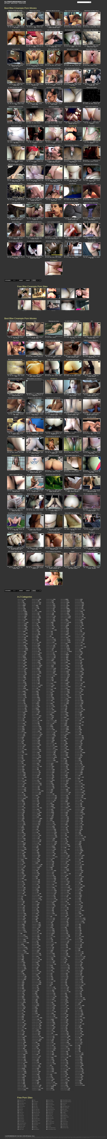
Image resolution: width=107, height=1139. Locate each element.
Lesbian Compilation (50, 996)
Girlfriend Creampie (50, 640)
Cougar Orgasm (35, 815)
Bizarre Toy (20, 982)
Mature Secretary (64, 674)
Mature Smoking (64, 682)
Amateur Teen (20, 688)
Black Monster (20, 1007)
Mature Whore (63, 703)
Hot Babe (48, 792)
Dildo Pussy (34, 904)
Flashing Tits (34, 1059)
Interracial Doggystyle (50, 836)
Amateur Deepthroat (22, 633)
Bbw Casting (20, 846)
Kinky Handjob (49, 930)
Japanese (22, 26)
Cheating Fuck (35, 731)
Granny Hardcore (49, 669)
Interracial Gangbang (50, 841)
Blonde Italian (20, 1063)
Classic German (35, 771)
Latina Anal (48, 950)
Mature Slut (63, 680)
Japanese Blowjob (50, 878)
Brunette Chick (35, 654)
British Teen (34, 640)
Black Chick (20, 993)
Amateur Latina (21, 651)
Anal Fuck (20, 731)
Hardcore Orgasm (49, 735)
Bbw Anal (19, 841)
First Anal (34, 1042)
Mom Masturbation (64, 778)
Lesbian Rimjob (49, 1036)
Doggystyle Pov (35, 927)
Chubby (52, 181)
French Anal (34, 1068)
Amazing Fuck (20, 699)
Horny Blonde (49, 766)
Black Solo (20, 1019)
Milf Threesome (64, 757)
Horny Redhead (49, 787)
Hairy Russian (49, 717)
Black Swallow (20, 1025)
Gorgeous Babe (49, 653)
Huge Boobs (48, 804)
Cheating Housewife (36, 734)
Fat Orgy (33, 1010)
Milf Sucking (63, 752)
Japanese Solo (49, 912)
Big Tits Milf (20, 970)
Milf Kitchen (63, 731)
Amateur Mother (21, 659)
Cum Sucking (34, 859)
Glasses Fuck (49, 649)
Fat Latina (34, 1002)
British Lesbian (35, 633)
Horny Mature (49, 780)
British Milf (34, 636)
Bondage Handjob (35, 602)
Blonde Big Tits (21, 1042)
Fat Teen (33, 1013)
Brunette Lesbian (35, 666)
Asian (52, 122)
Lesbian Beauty (49, 991)
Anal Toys (19, 751)
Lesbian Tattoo (49, 1053)
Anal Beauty (20, 718)
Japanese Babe (49, 875)
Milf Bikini (62, 711)
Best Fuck (19, 904)
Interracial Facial (49, 838)
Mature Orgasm (64, 660)
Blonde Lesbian (21, 1065)
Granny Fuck (48, 666)
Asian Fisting (20, 784)
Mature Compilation (64, 616)
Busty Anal (34, 691)
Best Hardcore (20, 905)
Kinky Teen (48, 935)
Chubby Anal (34, 746)
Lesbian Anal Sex (49, 987)
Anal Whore (20, 752)
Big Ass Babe (20, 912)
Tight (93, 181)
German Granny (49, 617)
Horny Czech (48, 774)
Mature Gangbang (64, 636)
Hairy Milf (48, 714)
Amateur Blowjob (21, 613)
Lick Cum (48, 1065)
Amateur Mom (20, 657)
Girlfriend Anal (49, 637)
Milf (14, 27)
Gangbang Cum (35, 1089)
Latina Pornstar (49, 971)
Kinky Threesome (49, 936)
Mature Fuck (63, 634)
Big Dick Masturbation (22, 953)
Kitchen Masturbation (50, 942)
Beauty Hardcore (21, 895)
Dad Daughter (35, 895)
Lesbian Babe (49, 990)
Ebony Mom (34, 964)
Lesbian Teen (49, 1054)
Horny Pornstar (49, 786)
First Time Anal (35, 1051)
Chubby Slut (34, 763)
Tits (15, 199)
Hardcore (56, 26)
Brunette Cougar (35, 656)
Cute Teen (34, 878)
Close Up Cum (35, 786)
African (92, 395)
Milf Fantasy (63, 722)
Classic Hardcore (35, 772)
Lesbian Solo (49, 1042)
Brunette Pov (34, 674)
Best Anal (19, 896)
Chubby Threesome (36, 766)
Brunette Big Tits (35, 649)
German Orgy (49, 623)
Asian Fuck (20, 786)
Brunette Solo (34, 679)
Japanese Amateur (50, 870)
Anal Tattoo (20, 748)
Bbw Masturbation (21, 858)
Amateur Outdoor (21, 665)
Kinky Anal (48, 927)
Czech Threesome (35, 893)
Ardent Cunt (39, 298)
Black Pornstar (20, 1011)
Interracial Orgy (49, 850)
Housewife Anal (49, 794)
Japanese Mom (49, 904)
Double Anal (34, 928)
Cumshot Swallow (35, 866)
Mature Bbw (63, 599)
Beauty (19, 510)
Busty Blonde (34, 697)
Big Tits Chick (20, 964)
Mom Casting (63, 766)
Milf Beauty (63, 709)
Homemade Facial (50, 751)
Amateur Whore (21, 692)
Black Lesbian (20, 1000)
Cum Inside (34, 850)
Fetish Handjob (35, 1031)
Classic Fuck (34, 769)
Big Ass (20, 219)
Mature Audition (49, 1089)
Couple (95, 46)
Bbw (10, 26)
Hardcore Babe (49, 729)
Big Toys (19, 971)
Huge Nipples (49, 815)
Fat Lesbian (34, 1004)
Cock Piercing (34, 797)
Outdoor (96, 452)
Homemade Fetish (50, 752)
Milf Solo (62, 745)
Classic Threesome (36, 778)
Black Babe (20, 987)
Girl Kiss (48, 636)
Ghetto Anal (48, 631)
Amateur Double (21, 637)
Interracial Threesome (50, 856)
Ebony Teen (34, 970)
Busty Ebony (34, 702)
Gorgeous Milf (49, 659)
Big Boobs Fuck (21, 932)
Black (95, 26)
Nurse (55, 200)
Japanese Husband (50, 893)
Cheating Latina (35, 737)
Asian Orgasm (20, 804)
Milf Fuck (62, 725)
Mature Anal (48, 1086)
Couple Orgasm (35, 824)
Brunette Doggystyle (36, 659)
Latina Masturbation (50, 964)
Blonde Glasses (21, 1059)
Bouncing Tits (34, 608)
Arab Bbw (19, 757)
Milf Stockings (63, 749)
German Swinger (49, 626)
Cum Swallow (34, 861)
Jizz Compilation (49, 919)
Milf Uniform (63, 760)
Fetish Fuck (34, 1030)
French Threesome (35, 1085)
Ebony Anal (34, 941)
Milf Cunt (62, 717)
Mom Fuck (63, 775)
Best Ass (19, 898)
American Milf (20, 712)
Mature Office (63, 659)
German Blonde (49, 603)
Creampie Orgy (35, 836)
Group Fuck (48, 686)
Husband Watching (50, 824)
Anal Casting (20, 720)
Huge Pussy (48, 817)
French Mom (34, 1082)
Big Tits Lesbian (21, 968)
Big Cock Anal (20, 935)
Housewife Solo (49, 801)
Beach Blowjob (21, 887)
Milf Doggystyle (64, 718)
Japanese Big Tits (49, 876)
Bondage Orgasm (35, 603)
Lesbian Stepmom (50, 1046)
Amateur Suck (20, 682)
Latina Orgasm (49, 968)
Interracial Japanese (50, 843)
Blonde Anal (20, 1037)
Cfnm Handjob (35, 723)
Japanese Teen (49, 913)
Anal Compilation (21, 722)
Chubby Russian (35, 761)
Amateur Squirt (21, 677)
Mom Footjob (63, 774)
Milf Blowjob (63, 712)
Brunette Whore (35, 686)
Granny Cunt (48, 665)
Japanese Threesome (50, 915)
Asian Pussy (20, 810)
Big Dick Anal (20, 945)
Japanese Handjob (50, 889)
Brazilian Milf (34, 619)
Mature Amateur (49, 1085)
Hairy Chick (48, 700)
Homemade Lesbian (50, 755)
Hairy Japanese (49, 706)
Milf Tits (62, 758)
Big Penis (19, 959)
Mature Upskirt (63, 702)
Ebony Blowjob (35, 945)
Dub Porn (53, 310)
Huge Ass (48, 803)
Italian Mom (48, 869)
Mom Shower (63, 783)
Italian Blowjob (49, 861)
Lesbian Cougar (49, 997)
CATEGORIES (8, 280)
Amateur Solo (20, 676)
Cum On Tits (34, 858)
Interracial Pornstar (50, 853)
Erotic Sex (34, 974)
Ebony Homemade (35, 955)
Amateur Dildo (20, 634)
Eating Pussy (34, 936)
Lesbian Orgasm (49, 1023)
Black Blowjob (20, 990)
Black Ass (19, 985)
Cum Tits (33, 863)
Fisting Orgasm (35, 1057)
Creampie (18, 26)
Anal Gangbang (21, 732)
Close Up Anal (35, 781)
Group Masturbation (50, 688)
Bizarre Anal (20, 973)
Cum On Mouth (35, 855)
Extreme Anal (34, 976)
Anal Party (20, 738)
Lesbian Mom (49, 1020)
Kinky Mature (48, 933)
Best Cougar (20, 902)
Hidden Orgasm (49, 745)
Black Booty (20, 991)
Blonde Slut (20, 1077)
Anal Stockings (21, 745)
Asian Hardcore (21, 790)
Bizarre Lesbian (21, 977)
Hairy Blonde (48, 697)
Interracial (92, 26)
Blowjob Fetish (20, 1089)
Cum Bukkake (34, 843)
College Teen (34, 806)
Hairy (32, 26)
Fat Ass (33, 993)
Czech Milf (34, 889)
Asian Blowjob (20, 774)
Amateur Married (21, 654)
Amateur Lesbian (21, 653)
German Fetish (49, 613)
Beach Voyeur (20, 889)
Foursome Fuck (35, 1065)
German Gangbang (50, 616)
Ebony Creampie (35, 948)
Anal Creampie (21, 725)
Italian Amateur (49, 858)
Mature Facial (63, 625)
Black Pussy (20, 1014)
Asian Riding (20, 812)
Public (95, 375)
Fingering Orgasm (35, 1039)
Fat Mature (34, 1005)
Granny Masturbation (50, 674)
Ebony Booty (34, 947)
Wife (79, 65)
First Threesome (35, 1050)
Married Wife (48, 1077)
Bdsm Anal (20, 881)
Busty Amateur (35, 689)
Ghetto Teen (48, 634)
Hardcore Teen (49, 740)
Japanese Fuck (49, 887)
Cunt (76, 26)
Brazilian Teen (35, 620)
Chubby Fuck (34, 752)
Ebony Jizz (34, 956)
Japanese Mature (49, 901)
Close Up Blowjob (35, 783)
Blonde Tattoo (20, 1082)
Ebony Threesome (35, 971)
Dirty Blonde (34, 910)
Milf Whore (63, 761)
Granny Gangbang (50, 668)
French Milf (34, 1080)
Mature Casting (64, 613)
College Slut (34, 804)
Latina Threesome (50, 981)
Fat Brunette (34, 997)
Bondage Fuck (35, 600)
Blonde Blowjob (21, 1045)
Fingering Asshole (35, 1036)
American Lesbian (21, 709)
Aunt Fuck (20, 830)
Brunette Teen (34, 683)
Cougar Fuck (34, 813)
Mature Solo (63, 683)
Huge (37, 491)
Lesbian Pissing (49, 1028)
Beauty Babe (20, 890)
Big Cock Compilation (22, 938)
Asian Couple (20, 775)
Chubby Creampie (35, 751)
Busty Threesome (35, 715)
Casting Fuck (34, 718)
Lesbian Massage (49, 1016)
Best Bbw (19, 899)
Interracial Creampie (50, 832)
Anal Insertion (20, 734)
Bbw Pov (19, 869)
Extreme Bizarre (35, 977)
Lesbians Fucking (49, 1063)
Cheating (59, 567)
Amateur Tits (20, 691)
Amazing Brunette (21, 697)
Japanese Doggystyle (50, 886)
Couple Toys (34, 827)
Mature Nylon (63, 657)
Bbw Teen (20, 878)
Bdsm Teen (20, 886)
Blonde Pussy (20, 1076)
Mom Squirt (63, 786)
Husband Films (49, 821)
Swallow (34, 395)
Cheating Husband (35, 735)
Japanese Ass (49, 873)
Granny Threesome (50, 682)
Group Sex (48, 689)
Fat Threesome (35, 1014)
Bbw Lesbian (20, 855)
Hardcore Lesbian (49, 732)
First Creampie (35, 1045)
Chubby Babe (34, 748)
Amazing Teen (20, 702)
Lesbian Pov (48, 1033)
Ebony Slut (34, 968)
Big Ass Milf (20, 924)
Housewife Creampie (50, 795)
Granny (95, 65)
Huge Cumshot (49, 807)
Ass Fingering (20, 824)
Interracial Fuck (49, 840)
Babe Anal (20, 832)
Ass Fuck (19, 827)
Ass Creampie (20, 823)
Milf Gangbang (63, 726)
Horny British (48, 768)
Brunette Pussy (35, 676)
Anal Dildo (20, 726)
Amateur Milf (20, 656)
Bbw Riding (20, 870)
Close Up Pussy (35, 794)
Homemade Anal (49, 748)
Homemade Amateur (50, 746)
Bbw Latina (20, 853)
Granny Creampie (49, 663)
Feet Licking (34, 1016)
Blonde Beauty (20, 1040)
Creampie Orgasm (35, 835)
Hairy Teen (48, 718)
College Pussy (35, 803)
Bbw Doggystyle (21, 849)
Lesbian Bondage (49, 993)
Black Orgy (20, 1010)
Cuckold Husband (35, 841)
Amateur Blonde (21, 611)
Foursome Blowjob (35, 1063)
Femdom (56, 414)
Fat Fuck (33, 1000)
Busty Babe (34, 694)
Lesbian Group (49, 1010)
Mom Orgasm (63, 780)
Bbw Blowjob (20, 843)
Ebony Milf (34, 962)
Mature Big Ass (64, 602)
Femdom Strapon (35, 1027)
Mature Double (64, 623)
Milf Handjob (63, 728)
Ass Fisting (20, 826)
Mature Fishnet (64, 630)
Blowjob (73, 84)
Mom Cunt (63, 771)
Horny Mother (49, 784)
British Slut (34, 639)
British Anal (34, 623)
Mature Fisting (63, 631)
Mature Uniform (64, 700)
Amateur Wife (20, 694)
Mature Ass (48, 1088)
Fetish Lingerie (35, 1033)
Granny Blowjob (49, 662)
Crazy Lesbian (35, 830)
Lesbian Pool (49, 1030)
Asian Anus (20, 768)
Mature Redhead (64, 669)
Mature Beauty (63, 600)
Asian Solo (20, 815)
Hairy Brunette (49, 699)
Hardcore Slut (49, 738)
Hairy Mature (48, 712)
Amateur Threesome (22, 689)
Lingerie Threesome (50, 1073)
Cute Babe (34, 870)
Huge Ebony (48, 810)
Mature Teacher (64, 695)
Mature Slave (63, 679)
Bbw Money (20, 861)
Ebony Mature (34, 961)
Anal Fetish (20, 728)
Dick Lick (34, 901)
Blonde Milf (20, 1068)
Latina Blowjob (49, 953)
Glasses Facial (49, 648)
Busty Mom (34, 709)
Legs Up (48, 985)
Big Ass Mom (20, 925)
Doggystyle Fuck (35, 925)
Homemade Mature (50, 757)
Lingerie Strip (49, 1071)
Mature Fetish (63, 628)
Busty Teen (34, 714)
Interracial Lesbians (50, 844)
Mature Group (63, 637)
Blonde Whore (20, 1086)
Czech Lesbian (35, 886)
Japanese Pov (49, 909)
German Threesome (50, 630)
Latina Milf (48, 965)
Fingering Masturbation (36, 1037)
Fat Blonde (34, 996)
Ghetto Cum (48, 633)
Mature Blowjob (64, 610)
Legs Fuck (48, 984)
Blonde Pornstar (21, 1073)
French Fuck (34, 1074)
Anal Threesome (21, 749)
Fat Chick (34, 999)
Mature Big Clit (63, 603)
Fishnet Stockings (35, 1056)
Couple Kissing (35, 823)
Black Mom (20, 1005)
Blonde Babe (20, 1039)
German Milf (48, 622)
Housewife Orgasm (50, 800)
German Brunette (49, 607)
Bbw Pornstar (20, 867)
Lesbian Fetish (49, 1004)
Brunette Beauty (35, 648)
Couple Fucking (35, 821)
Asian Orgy (20, 806)
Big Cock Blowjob (21, 936)
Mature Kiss (63, 643)
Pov (42, 394)
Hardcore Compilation (50, 731)
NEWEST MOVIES (14, 3)
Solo (17, 529)
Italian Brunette (49, 863)
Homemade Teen (49, 760)
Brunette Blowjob (35, 653)
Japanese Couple (49, 881)
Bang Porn (39, 310)
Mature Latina (63, 646)
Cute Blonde (34, 872)
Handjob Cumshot (50, 722)
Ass (56, 199)
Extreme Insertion (35, 981)
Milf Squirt (63, 748)
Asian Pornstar (20, 807)
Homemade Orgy (49, 758)
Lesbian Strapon (49, 1050)
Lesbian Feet (48, 1002)
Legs (56, 46)
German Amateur (49, 599)
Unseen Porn (68, 298)
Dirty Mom (34, 918)
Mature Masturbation (65, 651)
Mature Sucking (64, 689)
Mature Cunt (63, 619)
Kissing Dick (48, 939)
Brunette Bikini (35, 651)
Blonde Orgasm (21, 1071)
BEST (14, 280)
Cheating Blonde (35, 726)
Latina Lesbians (49, 962)
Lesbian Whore (49, 1062)
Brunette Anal (34, 643)
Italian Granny (49, 864)
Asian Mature (20, 798)
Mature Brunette (64, 611)
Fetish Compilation (35, 1028)
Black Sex (20, 1016)
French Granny (35, 1076)
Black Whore (20, 1033)
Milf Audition (63, 706)
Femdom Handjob (35, 1020)
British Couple (35, 626)
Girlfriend (56, 510)
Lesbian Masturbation (50, 1017)
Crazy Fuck (34, 829)
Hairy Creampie (49, 702)
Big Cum (19, 944)
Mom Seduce (63, 781)
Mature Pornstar (64, 666)
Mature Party (63, 665)
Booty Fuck (34, 607)
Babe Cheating (21, 835)
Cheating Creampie (36, 729)
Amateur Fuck (20, 642)
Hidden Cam (48, 741)
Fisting (36, 181)
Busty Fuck (34, 703)
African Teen (20, 602)
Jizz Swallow (48, 924)
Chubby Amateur (35, 745)
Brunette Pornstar (35, 672)
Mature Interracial (64, 642)
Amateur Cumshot (21, 630)
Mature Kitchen (64, 645)
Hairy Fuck (48, 703)
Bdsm (54, 413)
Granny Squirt (49, 680)
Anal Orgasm (20, 735)
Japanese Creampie (50, 882)
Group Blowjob (49, 685)
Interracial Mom (49, 847)
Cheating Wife (35, 743)
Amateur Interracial (21, 649)
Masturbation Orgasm (50, 1083)
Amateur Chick (20, 620)
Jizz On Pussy (49, 921)
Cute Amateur (34, 869)
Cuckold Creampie (35, 840)
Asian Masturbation (21, 797)
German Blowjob (49, 605)
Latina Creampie (49, 955)
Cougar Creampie (35, 812)
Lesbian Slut (48, 1040)
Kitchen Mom (48, 944)
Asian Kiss (20, 792)
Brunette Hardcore (35, 665)
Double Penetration (36, 933)
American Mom (21, 714)
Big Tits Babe (20, 962)
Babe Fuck (20, 836)
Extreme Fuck (34, 979)
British (80, 180)
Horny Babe (48, 763)
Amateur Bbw (20, 610)
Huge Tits (48, 818)
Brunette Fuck (34, 662)
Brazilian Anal (34, 613)
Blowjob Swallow (35, 599)
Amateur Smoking (21, 674)
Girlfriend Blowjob (49, 639)
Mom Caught (63, 768)
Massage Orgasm (49, 1082)
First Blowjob (34, 1043)
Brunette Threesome (36, 685)
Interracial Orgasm (50, 849)
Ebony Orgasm (35, 965)
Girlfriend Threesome (50, 643)
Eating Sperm (34, 938)
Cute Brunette (34, 873)
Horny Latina (48, 778)
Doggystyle (54, 27)
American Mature (21, 711)
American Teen (21, 717)
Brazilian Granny (35, 616)
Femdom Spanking (35, 1025)
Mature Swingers (64, 692)
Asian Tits (19, 820)
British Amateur (35, 622)
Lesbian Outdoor (49, 1027)
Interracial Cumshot (50, 833)
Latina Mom (48, 967)
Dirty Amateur (34, 907)
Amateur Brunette (21, 614)
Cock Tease (34, 798)
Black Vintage (20, 1031)
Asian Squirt (20, 817)
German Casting (49, 608)
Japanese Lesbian (50, 896)
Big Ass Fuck (20, 919)
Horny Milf (48, 781)
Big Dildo (19, 955)
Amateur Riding (21, 669)
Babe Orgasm (20, 838)
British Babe (34, 625)
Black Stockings (21, 1023)
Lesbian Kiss (48, 1013)
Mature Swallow (64, 691)
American (78, 122)
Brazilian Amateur (35, 611)
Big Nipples (20, 958)
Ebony (35, 218)
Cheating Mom (35, 740)
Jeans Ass (48, 916)
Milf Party (62, 737)
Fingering (74, 567)
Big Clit (17, 27)
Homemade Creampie (50, 749)
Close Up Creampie (36, 784)
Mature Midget (63, 653)
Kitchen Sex (48, 945)
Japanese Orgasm (50, 905)
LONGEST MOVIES (22, 3)
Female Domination (36, 1017)
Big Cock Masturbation (22, 942)
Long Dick (48, 1074)
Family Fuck (34, 987)
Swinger (35, 142)
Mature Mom (63, 654)
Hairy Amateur (49, 691)
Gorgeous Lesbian (50, 657)
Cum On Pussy (35, 856)
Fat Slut (33, 1011)
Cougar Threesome (36, 818)
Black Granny (20, 999)
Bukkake (93, 413)
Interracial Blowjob (50, 829)
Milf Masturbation (64, 732)
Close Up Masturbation (36, 790)
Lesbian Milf (48, 1019)
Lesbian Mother (49, 1022)
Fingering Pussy (35, 1040)
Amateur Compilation (22, 622)
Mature (13, 26)
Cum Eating (34, 846)
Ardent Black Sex (53, 298)
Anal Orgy (20, 737)
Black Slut (20, 1017)
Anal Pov (19, 741)
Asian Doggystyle (21, 780)
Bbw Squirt (20, 873)
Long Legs (48, 1076)
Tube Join (24, 310)
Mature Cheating (64, 614)
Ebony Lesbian (35, 958)
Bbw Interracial (21, 852)
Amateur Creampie (21, 626)
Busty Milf (34, 708)
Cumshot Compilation (36, 864)
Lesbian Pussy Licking (50, 1034)
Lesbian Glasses (49, 1008)
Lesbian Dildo (49, 999)
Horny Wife (48, 790)
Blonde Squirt (20, 1080)
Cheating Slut (34, 741)
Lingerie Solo (49, 1069)
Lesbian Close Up (49, 994)
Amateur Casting (21, 616)
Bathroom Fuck (21, 840)
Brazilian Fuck (35, 614)
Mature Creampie (64, 617)
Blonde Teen (20, 1083)
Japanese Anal (49, 872)
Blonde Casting (21, 1046)
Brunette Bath (34, 646)
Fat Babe (34, 994)
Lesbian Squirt (49, 1045)
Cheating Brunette (35, 728)
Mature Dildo (63, 620)
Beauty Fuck (20, 893)
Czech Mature (34, 887)
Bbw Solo (19, 872)
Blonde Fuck (20, 1057)
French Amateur (35, 1066)
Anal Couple (20, 723)
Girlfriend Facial (49, 642)
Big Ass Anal (20, 909)
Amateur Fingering (21, 640)
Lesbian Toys (49, 1059)
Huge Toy (48, 820)
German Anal (48, 600)
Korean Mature (49, 947)
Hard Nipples (49, 728)
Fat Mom (33, 1008)
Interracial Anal (49, 826)
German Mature (49, 620)
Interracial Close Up (50, 830)
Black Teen (20, 1027)
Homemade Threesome (51, 761)
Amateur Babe (20, 608)
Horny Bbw (48, 764)
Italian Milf (48, 867)
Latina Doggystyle (49, 956)
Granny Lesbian (49, 672)
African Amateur (21, 599)
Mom (18, 85)
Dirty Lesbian (34, 915)
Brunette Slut (34, 677)
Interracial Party (49, 852)
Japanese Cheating (50, 879)
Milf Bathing (63, 708)
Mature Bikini (63, 607)
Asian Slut (20, 813)
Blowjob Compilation (22, 1088)
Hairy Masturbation (50, 711)
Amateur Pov (20, 666)
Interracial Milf (49, 846)
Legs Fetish (48, 982)
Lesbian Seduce (49, 1037)
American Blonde (21, 705)
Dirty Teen (34, 921)
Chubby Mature (35, 757)
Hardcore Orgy (49, 737)
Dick (55, 238)
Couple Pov (34, 826)
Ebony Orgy (34, 967)
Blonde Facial (20, 1054)
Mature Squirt (63, 685)
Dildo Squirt (34, 905)
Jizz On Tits (48, 922)
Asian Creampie (21, 777)
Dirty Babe (34, 909)
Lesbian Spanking (50, 1043)
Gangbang (37, 238)
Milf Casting (63, 714)
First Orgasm (34, 1048)
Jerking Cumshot (49, 918)
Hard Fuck (48, 726)
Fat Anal (33, 991)
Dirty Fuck (34, 913)
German (33, 104)
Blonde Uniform (21, 1085)
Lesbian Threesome (50, 1056)
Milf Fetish (63, 723)
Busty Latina (34, 705)
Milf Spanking (63, 746)
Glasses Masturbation (50, 651)
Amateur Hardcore (21, 648)
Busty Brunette (35, 699)
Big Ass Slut (20, 927)
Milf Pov (62, 740)
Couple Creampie (35, 820)
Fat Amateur (34, 990)
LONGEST (28, 280)
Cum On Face (34, 853)
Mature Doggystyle (64, 622)
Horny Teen (48, 789)
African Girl (20, 600)
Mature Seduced (64, 676)
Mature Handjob (64, 639)
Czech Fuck (34, 884)
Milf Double (63, 720)
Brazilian (98, 567)
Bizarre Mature (20, 979)
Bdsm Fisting (20, 882)
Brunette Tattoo (35, 682)
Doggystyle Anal (35, 924)
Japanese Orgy (49, 907)
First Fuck (34, 1046)
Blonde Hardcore (21, 1062)
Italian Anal (48, 859)
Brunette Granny (35, 663)
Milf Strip (62, 751)
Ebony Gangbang (35, 953)
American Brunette (21, 706)
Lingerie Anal (49, 1068)
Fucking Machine (35, 1086)
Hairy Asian (48, 694)
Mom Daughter (64, 772)
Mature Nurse (63, 656)
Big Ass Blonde (21, 913)
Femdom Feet (34, 1019)
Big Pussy (20, 961)
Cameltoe (78, 218)
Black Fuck (20, 997)
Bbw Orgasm (20, 863)
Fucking (58, 27)
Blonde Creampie (21, 1051)
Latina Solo (48, 976)
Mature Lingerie (64, 649)
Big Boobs (79, 26)
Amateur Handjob (21, 646)
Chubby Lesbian (35, 755)
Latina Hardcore (49, 961)
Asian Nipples (20, 803)
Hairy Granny (49, 705)
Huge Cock (48, 806)
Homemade (18, 181)
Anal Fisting (20, 729)
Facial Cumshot (35, 984)
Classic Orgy (34, 777)
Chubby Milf (34, 758)
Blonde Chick (20, 1048)
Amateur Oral (20, 660)
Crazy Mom (34, 832)
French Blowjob (35, 1071)
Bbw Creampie (21, 847)
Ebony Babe (34, 942)
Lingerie (36, 433)
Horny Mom (48, 783)
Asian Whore (20, 821)
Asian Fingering (21, 783)
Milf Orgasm (63, 734)
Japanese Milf (49, 902)
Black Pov (20, 1013)
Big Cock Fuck (20, 941)
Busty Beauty (34, 695)
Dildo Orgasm (34, 902)
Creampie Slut (35, 838)
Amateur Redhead (21, 668)
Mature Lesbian (64, 648)
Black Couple (20, 994)
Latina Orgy (48, 970)
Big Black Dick (20, 930)
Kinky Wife (48, 938)
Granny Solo (48, 679)
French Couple (35, 1073)
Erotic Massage (35, 973)
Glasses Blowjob (49, 646)
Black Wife (20, 1034)
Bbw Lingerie (20, 856)
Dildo (42, 180)
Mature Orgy (63, 662)
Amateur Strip (20, 680)
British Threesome (35, 642)
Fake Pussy (34, 985)
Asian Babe (20, 769)
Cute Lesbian (34, 875)
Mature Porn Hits (24, 298)
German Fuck (49, 614)
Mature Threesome (64, 697)
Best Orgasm (20, 907)
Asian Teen (20, 818)
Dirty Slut (34, 919)
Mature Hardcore (64, 640)
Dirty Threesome (35, 922)
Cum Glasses (34, 849)
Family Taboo (34, 988)
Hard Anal (48, 725)
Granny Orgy (48, 677)
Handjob (78, 567)
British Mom (34, 637)
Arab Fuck (20, 758)
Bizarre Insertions (21, 976)
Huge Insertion (49, 813)
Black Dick (20, 996)
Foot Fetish (34, 1060)
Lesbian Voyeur (49, 1060)
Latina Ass (48, 951)
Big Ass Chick (20, 916)
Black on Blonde (21, 1036)
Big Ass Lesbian (21, 922)
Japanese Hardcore (50, 890)
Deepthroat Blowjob (36, 896)
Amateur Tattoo (21, 686)
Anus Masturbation (21, 754)
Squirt (35, 84)
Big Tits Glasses (21, 967)
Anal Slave (20, 743)
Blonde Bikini (20, 1043)
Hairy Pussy (48, 715)
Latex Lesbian (49, 948)
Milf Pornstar (63, 738)
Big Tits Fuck (20, 965)
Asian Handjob (21, 789)
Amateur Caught (21, 617)
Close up (90, 122)
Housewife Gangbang (50, 797)
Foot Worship (34, 1062)
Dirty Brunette (34, 912)
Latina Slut (48, 974)
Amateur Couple (21, 625)
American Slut (20, 715)
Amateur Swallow (21, 683)
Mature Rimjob (63, 672)
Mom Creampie (64, 769)
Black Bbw (20, 988)
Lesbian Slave (49, 1039)
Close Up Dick (35, 787)
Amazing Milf (20, 700)
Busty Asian (34, 692)
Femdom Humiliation (36, 1022)
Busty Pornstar (35, 711)
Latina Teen (48, 979)
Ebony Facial (34, 950)
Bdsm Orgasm (20, 884)
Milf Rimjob (63, 741)
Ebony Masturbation (36, 959)
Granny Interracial (49, 671)
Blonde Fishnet (21, 1056)
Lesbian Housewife (50, 1011)
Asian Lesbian (20, 794)
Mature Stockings (64, 686)
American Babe (21, 703)
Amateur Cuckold (21, 628)
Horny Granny (49, 777)
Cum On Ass (34, 852)
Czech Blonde (35, 881)
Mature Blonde (63, 608)
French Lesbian (35, 1077)
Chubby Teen (34, 764)
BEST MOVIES (7, 3)
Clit (15, 26)
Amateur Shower (21, 672)
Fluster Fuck (68, 310)
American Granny (21, 708)
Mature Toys (63, 699)
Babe (30, 218)
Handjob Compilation (50, 720)
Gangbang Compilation (36, 1088)
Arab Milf (19, 761)
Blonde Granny (21, 1060)
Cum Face (34, 847)
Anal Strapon (20, 746)
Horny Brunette (49, 769)
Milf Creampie (63, 715)
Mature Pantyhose (64, 663)
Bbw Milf (19, 859)
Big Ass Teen (20, 928)
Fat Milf (33, 1007)
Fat (33, 181)
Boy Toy (33, 610)
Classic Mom (34, 775)
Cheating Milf (34, 738)
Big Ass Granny (21, 921)
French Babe (34, 1069)
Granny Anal (48, 660)
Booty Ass (34, 605)
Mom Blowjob (63, 764)
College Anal (34, 800)
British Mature (34, 634)
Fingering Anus (35, 1034)
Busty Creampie (35, 700)
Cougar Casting (35, 810)
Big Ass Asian (20, 910)
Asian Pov (20, 809)
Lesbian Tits (48, 1057)
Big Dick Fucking (21, 951)
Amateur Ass (20, 605)
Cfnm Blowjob (34, 722)
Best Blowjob (20, 901)
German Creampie (50, 611)
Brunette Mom (34, 669)
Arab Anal (19, 755)
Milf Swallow (63, 754)
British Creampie (35, 628)
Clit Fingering (34, 780)
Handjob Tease (49, 723)
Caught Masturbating (36, 720)
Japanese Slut (49, 910)
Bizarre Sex (20, 981)
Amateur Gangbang (21, 643)
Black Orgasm (20, 1008)
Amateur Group (21, 645)
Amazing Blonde (21, 695)
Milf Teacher (63, 755)
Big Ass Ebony (20, 918)
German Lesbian (49, 619)
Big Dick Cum (20, 950)
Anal (48, 65)
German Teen (49, 628)
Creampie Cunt (35, 833)
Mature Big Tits (64, 605)
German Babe (49, 602)
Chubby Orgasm (35, 760)
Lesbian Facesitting (50, 1000)
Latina (50, 257)
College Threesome (36, 807)
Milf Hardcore (63, 729)
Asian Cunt (20, 778)
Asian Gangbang (21, 787)
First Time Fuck (35, 1053)
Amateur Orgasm (21, 662)
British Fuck (34, 630)
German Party (49, 625)
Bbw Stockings (20, 875)
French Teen (34, 1083)
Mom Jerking (63, 777)
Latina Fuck (48, 958)
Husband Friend (49, 823)
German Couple (49, 610)
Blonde (69, 84)
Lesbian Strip (49, 1051)
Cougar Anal (34, 809)
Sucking (22, 103)
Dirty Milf (33, 916)
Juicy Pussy (48, 925)
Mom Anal (63, 763)
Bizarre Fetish (20, 974)
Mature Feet (63, 626)
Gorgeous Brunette (50, 656)
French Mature (35, 1079)
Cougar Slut (34, 817)
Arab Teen (20, 763)
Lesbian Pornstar (49, 1031)
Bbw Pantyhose (21, 866)
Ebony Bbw (34, 944)
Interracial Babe (49, 827)
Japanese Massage (50, 898)
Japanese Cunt (49, 884)
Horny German (49, 775)
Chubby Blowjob (35, 749)
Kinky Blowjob (49, 928)
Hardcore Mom (49, 734)
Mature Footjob (64, 633)
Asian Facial (20, 781)
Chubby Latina (35, 754)
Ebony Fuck (34, 951)
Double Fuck (34, 932)
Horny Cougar (49, 772)
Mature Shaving (64, 677)
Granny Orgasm (49, 676)
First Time (54, 491)
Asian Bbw (20, 771)
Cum (35, 27)
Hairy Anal (48, 692)
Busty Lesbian (35, 706)
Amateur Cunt (20, 631)
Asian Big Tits (20, 772)
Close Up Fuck (35, 789)
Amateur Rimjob (21, 671)
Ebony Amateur (35, 939)
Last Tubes (82, 310)
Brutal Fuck (34, 688)
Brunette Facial (35, 660)
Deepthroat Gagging (36, 899)
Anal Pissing (20, 740)
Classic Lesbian (35, 774)
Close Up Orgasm (35, 792)
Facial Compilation (35, 982)
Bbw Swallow (20, 876)
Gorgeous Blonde (49, 654)
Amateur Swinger (21, 685)
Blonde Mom (20, 1069)
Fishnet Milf (34, 1054)
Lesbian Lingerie (49, 1014)
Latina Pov (48, 973)
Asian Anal (20, 766)
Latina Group (48, 959)
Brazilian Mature (35, 617)
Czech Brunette (35, 882)
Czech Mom (34, 890)
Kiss (95, 395)
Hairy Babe (48, 695)
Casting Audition (35, 717)
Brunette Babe (35, 645)
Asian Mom (20, 801)
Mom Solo (63, 784)
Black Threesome (21, 1028)
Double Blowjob (35, 930)
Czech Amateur (35, 879)
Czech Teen (34, 892)
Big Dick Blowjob (21, 947)
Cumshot (14, 218)
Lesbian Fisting (49, 1007)
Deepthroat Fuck (35, 898)
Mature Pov (63, 668)
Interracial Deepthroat (50, 835)
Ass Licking (20, 829)
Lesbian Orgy (49, 1025)
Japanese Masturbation (51, 899)
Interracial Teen (49, 855)
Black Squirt (20, 1022)
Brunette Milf (34, 668)
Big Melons (20, 956)
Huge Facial (48, 812)
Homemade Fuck (49, 754)
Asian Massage (21, 795)
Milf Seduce (63, 743)
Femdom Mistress (35, 1023)
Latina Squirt (48, 977)
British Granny (35, 631)
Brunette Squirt (35, 680)
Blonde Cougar (21, 1050)
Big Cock (37, 84)
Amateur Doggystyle (22, 636)
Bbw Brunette (20, 844)
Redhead (16, 122)
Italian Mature (49, 866)
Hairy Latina (48, 708)
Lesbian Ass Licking (50, 988)
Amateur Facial (21, 639)
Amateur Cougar (21, 623)
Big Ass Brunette (21, 915)
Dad (73, 123)
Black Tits (19, 1030)
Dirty (95, 238)
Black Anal (20, 984)
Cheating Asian (35, 725)
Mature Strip (63, 688)
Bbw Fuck (19, 850)
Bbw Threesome (21, 879)
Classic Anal (34, 768)
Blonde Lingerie (21, 1066)
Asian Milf (19, 800)
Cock (16, 104)
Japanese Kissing (49, 895)
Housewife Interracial (50, 798)
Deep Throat (89, 491)
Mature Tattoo (63, 694)
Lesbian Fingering (50, 1005)
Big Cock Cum (20, 939)
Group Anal (48, 683)
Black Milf (19, 1004)
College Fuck (34, 801)
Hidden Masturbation (50, 743)
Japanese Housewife (50, 892)
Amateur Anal (20, 603)
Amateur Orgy (20, 663)
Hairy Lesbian (49, 709)
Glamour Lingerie (49, 645)
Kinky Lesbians (49, 932)
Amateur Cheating (21, 619)
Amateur (50, 26)
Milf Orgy (62, 735)
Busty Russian (35, 712)
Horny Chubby (49, 771)
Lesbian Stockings (50, 1048)
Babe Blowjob (20, 833)
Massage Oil (48, 1080)
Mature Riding (63, 671)
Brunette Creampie (35, 657)
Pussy (42, 26)
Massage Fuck (49, 1079)
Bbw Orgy (19, 864)
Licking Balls (48, 1066)
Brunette (38, 218)
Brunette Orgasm (35, 671)
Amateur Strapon (21, 679)
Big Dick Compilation (22, 948)
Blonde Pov (20, 1074)
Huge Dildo (48, 809)
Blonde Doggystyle (21, 1053)
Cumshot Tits (34, 867)
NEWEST (21, 280)
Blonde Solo (20, 1079)
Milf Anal (62, 705)
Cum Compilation (35, 844)
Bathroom (93, 376)
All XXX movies (82, 298)
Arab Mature (20, 760)
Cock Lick (34, 795)
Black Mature (20, 1002)
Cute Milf (33, 876)
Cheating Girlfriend (35, 732)
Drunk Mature (34, 935)
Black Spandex (21, 1020)
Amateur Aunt (20, 607)
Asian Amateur (20, 764)
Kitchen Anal (48, 941)
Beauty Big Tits (21, 892)
